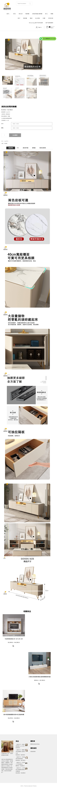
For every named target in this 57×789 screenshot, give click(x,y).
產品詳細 (11, 148)
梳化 (14, 14)
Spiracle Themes (33, 786)
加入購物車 (15, 135)
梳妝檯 (25, 18)
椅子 (19, 18)
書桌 (31, 18)
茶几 (46, 14)
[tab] (10, 148)
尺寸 (2, 123)
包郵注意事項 (42, 148)
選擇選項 (13, 646)
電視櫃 (27, 14)
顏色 (2, 128)
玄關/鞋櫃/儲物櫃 (37, 14)
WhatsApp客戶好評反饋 (36, 23)
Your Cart (52, 26)
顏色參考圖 (25, 148)
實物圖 (33, 148)
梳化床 (21, 14)
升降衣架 (50, 18)
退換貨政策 (33, 751)
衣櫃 (44, 18)
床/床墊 (37, 18)
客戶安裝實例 (49, 23)
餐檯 (52, 14)
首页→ (8, 14)
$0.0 (52, 27)
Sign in (39, 27)
